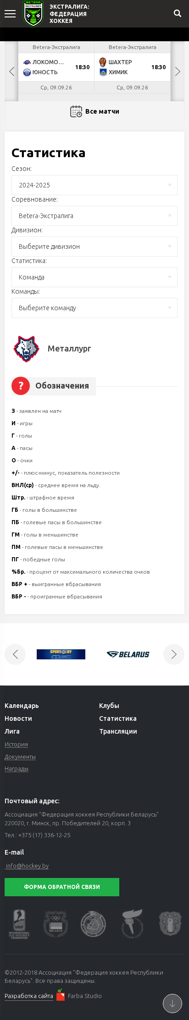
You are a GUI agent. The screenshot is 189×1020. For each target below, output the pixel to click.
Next (177, 71)
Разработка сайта (29, 996)
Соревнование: (34, 199)
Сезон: (21, 168)
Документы (20, 756)
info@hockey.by (27, 865)
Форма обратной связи (62, 887)
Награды (16, 768)
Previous (11, 71)
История (16, 744)
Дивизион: (27, 230)
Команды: (25, 291)
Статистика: (29, 260)
